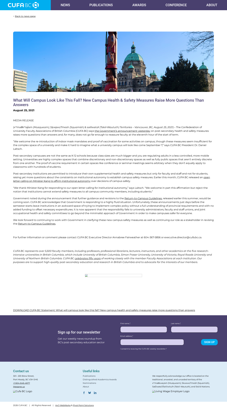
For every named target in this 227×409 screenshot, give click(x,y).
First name (125, 323)
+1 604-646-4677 (21, 383)
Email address (126, 336)
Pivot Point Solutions (83, 405)
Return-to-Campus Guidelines (143, 198)
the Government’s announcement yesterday (122, 130)
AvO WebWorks (63, 405)
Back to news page (25, 16)
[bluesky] (89, 393)
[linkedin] (95, 393)
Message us (19, 386)
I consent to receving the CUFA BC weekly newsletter (143, 349)
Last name (176, 323)
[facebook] (84, 393)
